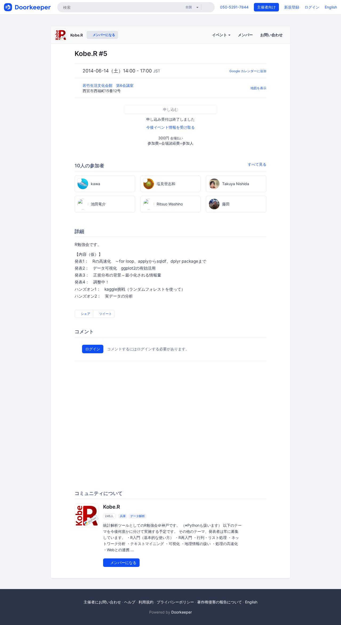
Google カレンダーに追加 (247, 71)
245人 (109, 516)
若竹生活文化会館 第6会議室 (109, 85)
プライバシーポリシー (175, 602)
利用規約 (146, 602)
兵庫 (123, 516)
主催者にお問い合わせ (102, 602)
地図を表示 (258, 88)
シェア (85, 314)
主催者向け (266, 7)
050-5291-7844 (234, 7)
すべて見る (257, 164)
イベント (220, 35)
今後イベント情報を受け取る (170, 127)
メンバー (245, 35)
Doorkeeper (181, 612)
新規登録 (291, 7)
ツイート (105, 314)
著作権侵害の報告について (219, 602)
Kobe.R (76, 35)
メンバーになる (103, 35)
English (331, 7)
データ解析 (137, 516)
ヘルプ (129, 602)
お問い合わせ (271, 35)
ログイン (312, 7)
